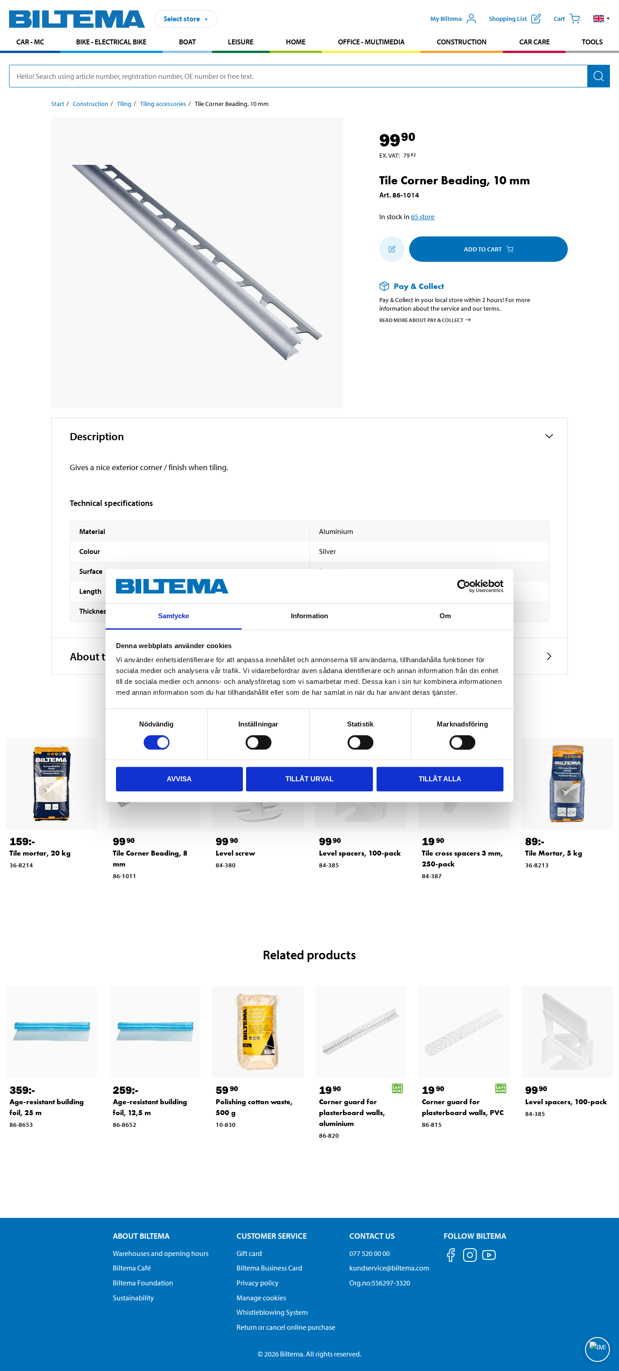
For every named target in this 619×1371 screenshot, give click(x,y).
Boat (187, 41)
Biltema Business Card (269, 1267)
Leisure (240, 41)
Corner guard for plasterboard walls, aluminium (352, 1112)
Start (57, 104)
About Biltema (141, 1236)
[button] (601, 18)
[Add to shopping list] (392, 249)
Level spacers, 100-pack (360, 853)
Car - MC (30, 41)
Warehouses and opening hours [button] (160, 1253)
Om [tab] (445, 616)
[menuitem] (30, 43)
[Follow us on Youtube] (489, 1259)
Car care (534, 41)
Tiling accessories (163, 104)
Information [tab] (309, 616)
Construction (462, 41)
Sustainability (133, 1297)
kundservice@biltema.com (389, 1267)
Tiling (124, 104)
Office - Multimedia (371, 41)
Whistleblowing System (272, 1312)
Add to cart (483, 249)
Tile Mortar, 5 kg (553, 853)
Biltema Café (132, 1267)
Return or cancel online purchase (286, 1327)
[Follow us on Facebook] (451, 1256)
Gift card (249, 1253)
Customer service (272, 1236)
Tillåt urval (309, 779)
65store (423, 216)
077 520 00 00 (369, 1253)
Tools (592, 41)
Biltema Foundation (143, 1282)
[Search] (598, 76)
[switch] (258, 742)
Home (295, 41)
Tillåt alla (440, 779)
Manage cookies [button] (261, 1297)
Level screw (235, 853)
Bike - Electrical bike (111, 41)
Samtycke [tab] (173, 616)
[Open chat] (597, 1349)
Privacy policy (258, 1282)
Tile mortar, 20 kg (40, 853)
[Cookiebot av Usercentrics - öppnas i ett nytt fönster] (463, 586)
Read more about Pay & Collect (421, 319)
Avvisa (179, 779)
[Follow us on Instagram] (470, 1256)
